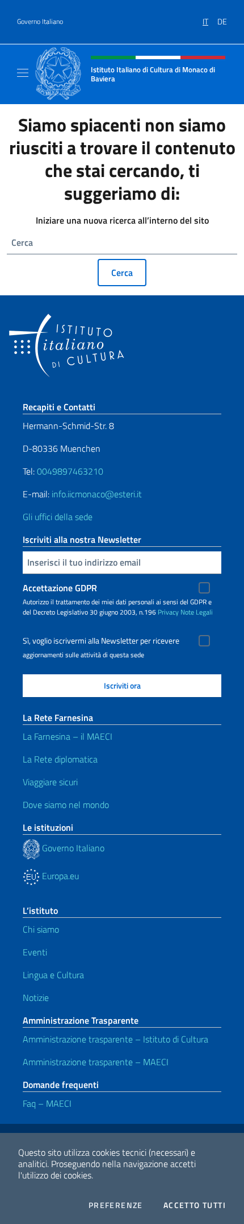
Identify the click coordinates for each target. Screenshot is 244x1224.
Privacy (168, 612)
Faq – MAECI (47, 1103)
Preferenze (116, 1205)
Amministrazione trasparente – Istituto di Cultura (115, 1039)
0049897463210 (70, 471)
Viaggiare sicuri (50, 782)
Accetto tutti (194, 1205)
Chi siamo (41, 929)
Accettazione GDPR (60, 588)
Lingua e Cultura (53, 975)
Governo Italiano (40, 22)
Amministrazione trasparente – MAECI (96, 1062)
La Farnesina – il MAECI (67, 736)
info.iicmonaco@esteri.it (97, 494)
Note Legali (196, 612)
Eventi (35, 952)
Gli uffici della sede (57, 517)
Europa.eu (59, 876)
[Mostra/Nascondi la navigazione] (23, 73)
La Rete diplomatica (60, 759)
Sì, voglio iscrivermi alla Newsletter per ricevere (101, 640)
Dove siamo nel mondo (66, 804)
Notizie (36, 997)
